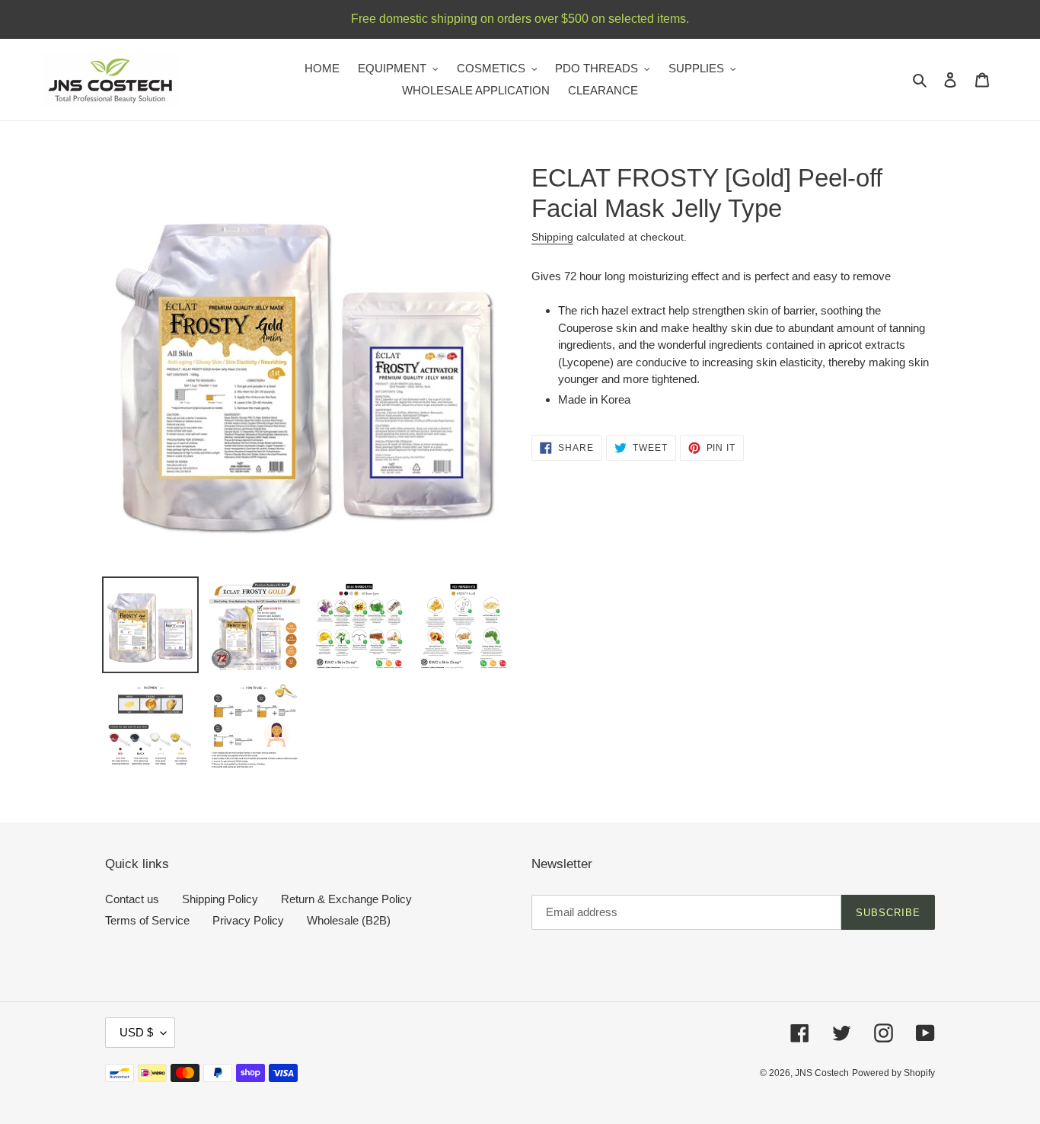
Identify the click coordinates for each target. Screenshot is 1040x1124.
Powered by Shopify (893, 1073)
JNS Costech (822, 1073)
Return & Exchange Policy (346, 898)
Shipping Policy (220, 898)
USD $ (136, 1032)
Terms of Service (147, 920)
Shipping (552, 237)
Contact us (132, 898)
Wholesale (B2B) (349, 920)
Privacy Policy (248, 920)
